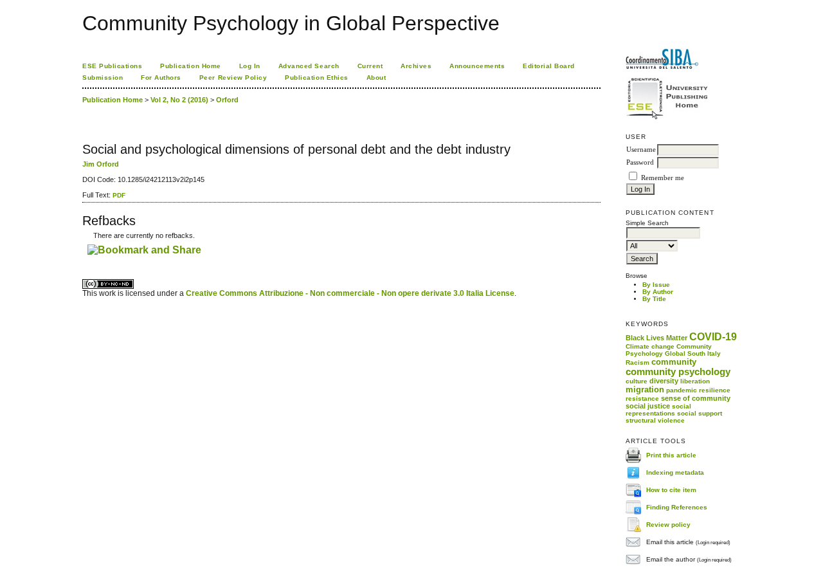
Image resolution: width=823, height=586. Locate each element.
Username (641, 149)
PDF (119, 195)
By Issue (656, 284)
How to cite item (671, 489)
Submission (102, 77)
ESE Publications (112, 65)
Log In (249, 65)
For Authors (161, 77)
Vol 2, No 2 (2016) (179, 100)
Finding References (676, 507)
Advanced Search (308, 65)
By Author (657, 291)
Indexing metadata (675, 472)
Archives (416, 65)
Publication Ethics (316, 77)
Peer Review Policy (233, 77)
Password (640, 162)
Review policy (668, 524)
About (376, 77)
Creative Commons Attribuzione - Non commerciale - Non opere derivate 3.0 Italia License (350, 293)
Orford (227, 100)
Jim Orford (100, 164)
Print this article (671, 455)
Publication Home (190, 65)
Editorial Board (549, 65)
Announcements (477, 65)
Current (370, 65)
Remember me (662, 177)
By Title (654, 298)
